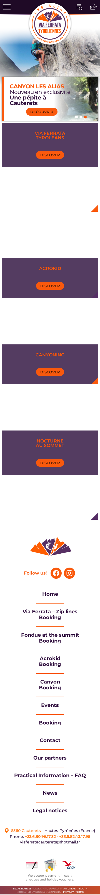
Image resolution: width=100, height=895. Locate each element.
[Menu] (7, 7)
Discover (50, 155)
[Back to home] (50, 557)
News (50, 793)
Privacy (68, 892)
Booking (50, 617)
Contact (50, 740)
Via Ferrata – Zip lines (50, 611)
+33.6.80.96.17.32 (40, 836)
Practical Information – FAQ (50, 775)
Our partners (50, 757)
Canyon (50, 681)
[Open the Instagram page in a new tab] (69, 573)
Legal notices (50, 810)
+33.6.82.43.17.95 (74, 836)
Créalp (72, 888)
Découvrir (41, 112)
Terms (80, 892)
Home (50, 594)
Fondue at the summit (50, 635)
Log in (83, 888)
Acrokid (50, 658)
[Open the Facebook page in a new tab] (56, 573)
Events (50, 705)
